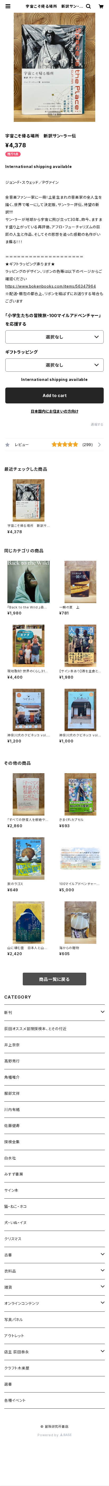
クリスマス (13, 1238)
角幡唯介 (12, 1077)
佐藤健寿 (12, 1125)
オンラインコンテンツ (21, 1303)
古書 (8, 1255)
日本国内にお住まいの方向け (54, 411)
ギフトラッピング (21, 352)
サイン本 (11, 1190)
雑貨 (8, 1287)
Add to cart (55, 395)
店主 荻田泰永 (16, 1352)
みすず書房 (13, 1174)
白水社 (10, 1158)
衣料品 (10, 1271)
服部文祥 (12, 1093)
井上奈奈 (12, 1045)
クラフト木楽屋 (17, 1368)
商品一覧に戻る (54, 979)
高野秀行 (12, 1061)
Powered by (49, 1435)
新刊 (8, 1012)
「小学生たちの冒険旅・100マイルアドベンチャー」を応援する (53, 320)
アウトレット (14, 1335)
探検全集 (12, 1142)
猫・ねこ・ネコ (15, 1206)
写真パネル (13, 1319)
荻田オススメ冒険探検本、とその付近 (35, 1028)
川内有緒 (12, 1109)
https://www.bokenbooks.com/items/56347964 (50, 286)
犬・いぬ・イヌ (15, 1222)
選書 (8, 1384)
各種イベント (15, 1400)
